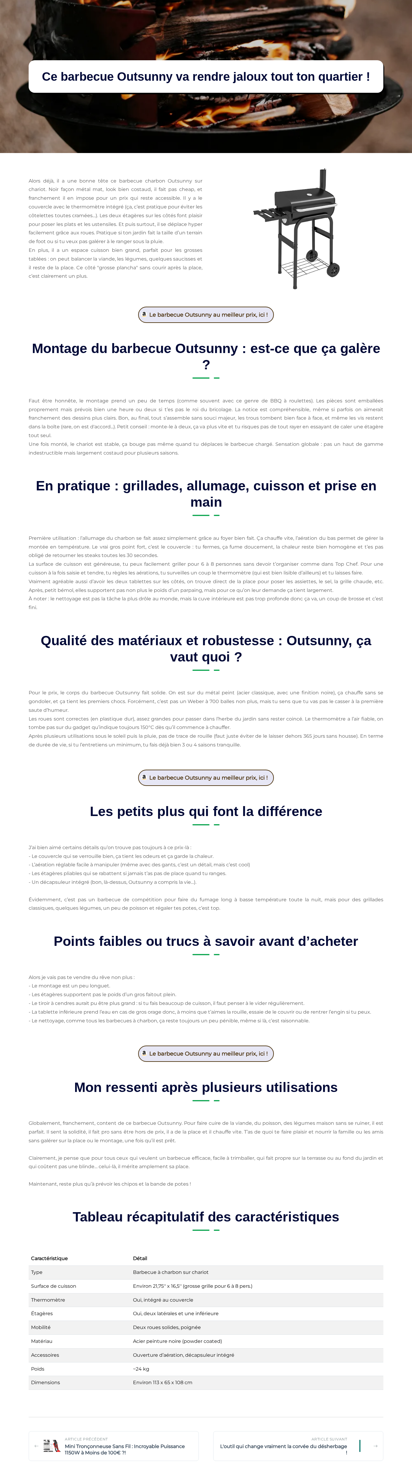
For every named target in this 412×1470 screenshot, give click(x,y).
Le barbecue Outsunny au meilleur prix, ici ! (208, 314)
